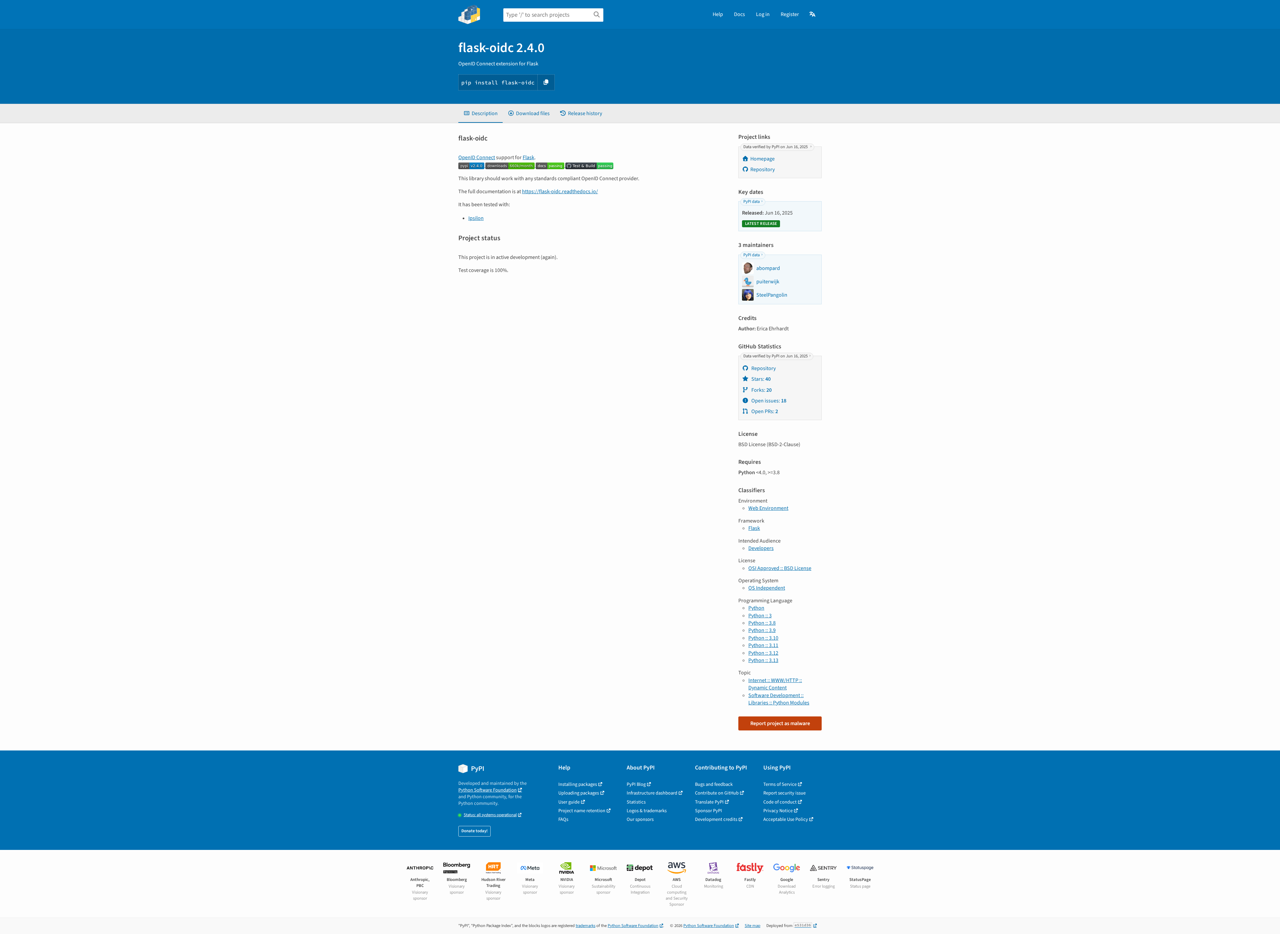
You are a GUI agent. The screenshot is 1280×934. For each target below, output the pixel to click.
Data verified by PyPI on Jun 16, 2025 (776, 147)
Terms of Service (780, 784)
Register (790, 14)
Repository (762, 169)
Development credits (716, 819)
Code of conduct (780, 802)
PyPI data (751, 202)
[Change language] (813, 14)
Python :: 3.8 (762, 623)
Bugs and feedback (714, 784)
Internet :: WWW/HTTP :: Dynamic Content (775, 684)
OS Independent (766, 588)
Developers (761, 548)
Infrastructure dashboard (652, 793)
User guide (569, 802)
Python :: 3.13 (763, 660)
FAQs (563, 819)
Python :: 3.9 (762, 630)
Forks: (761, 390)
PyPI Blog (636, 784)
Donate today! (474, 831)
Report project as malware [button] (780, 723)
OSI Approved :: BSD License (779, 568)
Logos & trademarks (647, 810)
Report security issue (784, 793)
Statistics (636, 802)
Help (718, 14)
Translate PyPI (709, 802)
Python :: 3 (760, 615)
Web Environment (768, 508)
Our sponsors (640, 819)
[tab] (480, 113)
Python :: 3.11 (763, 645)
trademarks (585, 926)
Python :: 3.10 (763, 638)
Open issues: (768, 400)
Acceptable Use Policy (785, 819)
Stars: (760, 379)
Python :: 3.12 (763, 653)
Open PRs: (764, 411)
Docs (739, 14)
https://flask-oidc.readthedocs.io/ (560, 191)
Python (756, 608)
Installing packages (577, 784)
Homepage (762, 159)
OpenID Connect (476, 157)
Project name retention (581, 810)
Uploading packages (578, 793)
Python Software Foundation (487, 790)
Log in (763, 14)
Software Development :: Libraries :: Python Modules (778, 699)
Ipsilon (476, 218)
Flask (528, 157)
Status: (490, 815)
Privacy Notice (778, 810)
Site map (752, 926)
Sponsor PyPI (708, 810)
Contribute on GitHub (717, 793)
